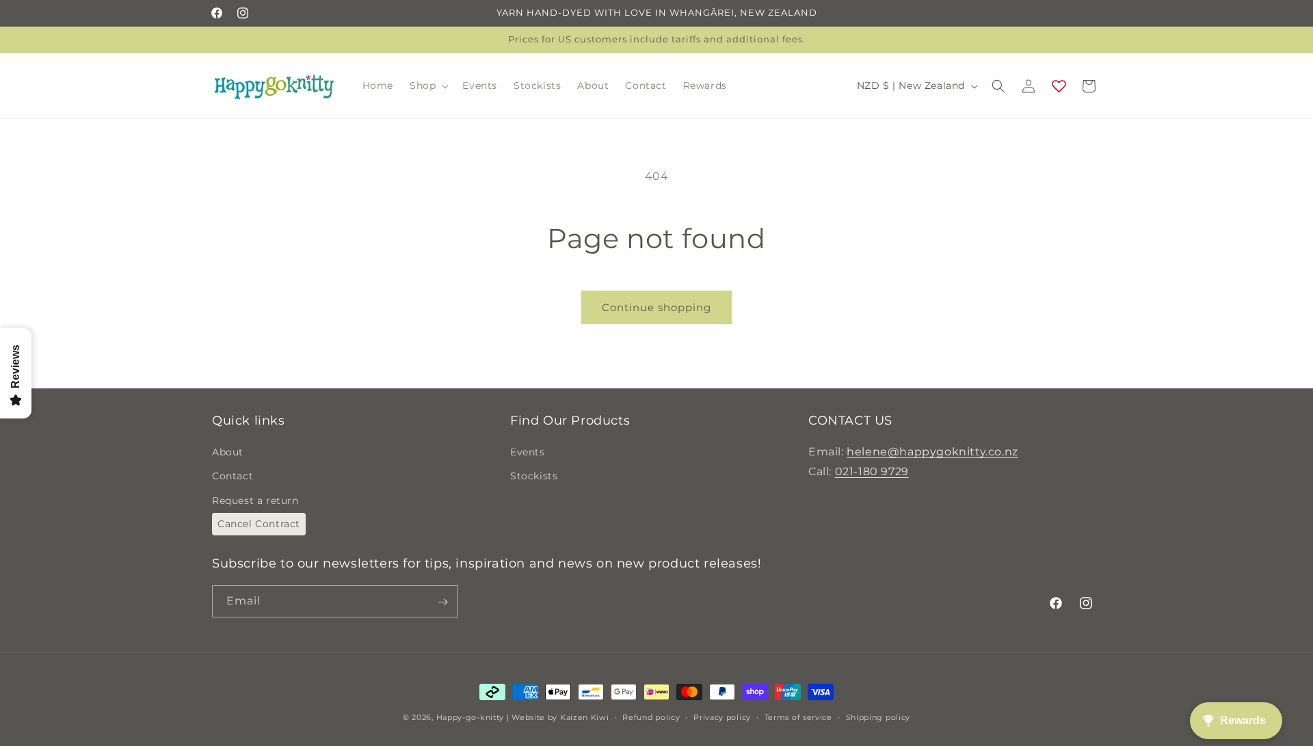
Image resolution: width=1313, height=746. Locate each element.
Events (527, 452)
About (227, 452)
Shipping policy (878, 716)
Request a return (255, 500)
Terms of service (798, 716)
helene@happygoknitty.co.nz (932, 451)
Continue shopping (656, 307)
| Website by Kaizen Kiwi (558, 717)
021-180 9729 (872, 471)
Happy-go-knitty (470, 717)
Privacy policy (722, 716)
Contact (232, 476)
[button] (427, 85)
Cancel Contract (258, 524)
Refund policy (651, 716)
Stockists (533, 476)
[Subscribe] (442, 602)
